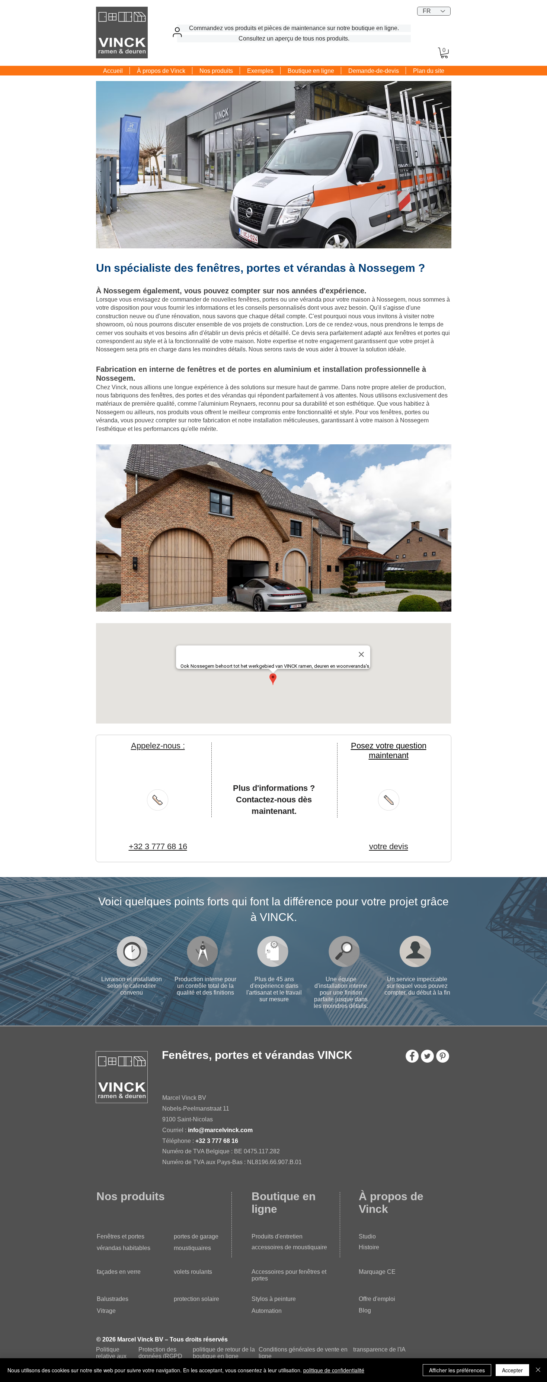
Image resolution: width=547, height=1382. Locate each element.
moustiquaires (192, 1248)
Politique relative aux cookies (111, 1356)
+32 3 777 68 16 (216, 1141)
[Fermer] (538, 1370)
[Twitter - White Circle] (427, 1056)
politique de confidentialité (333, 1370)
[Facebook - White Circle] (412, 1056)
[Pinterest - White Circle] (442, 1056)
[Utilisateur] (177, 32)
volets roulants (193, 1272)
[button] (444, 53)
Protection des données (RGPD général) (160, 1356)
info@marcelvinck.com (220, 1130)
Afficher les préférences (457, 1370)
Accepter (512, 1370)
